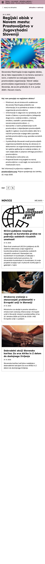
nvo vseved (14, 1)
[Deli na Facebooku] (8, 188)
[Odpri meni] (3, 2)
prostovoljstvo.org (9, 171)
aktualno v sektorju (25, 1)
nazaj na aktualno (10, 7)
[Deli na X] (13, 188)
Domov (7, 1)
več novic (38, 200)
